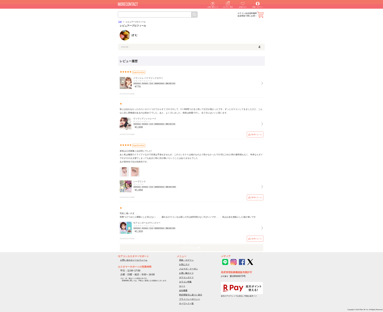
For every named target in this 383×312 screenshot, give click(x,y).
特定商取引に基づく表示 (190, 295)
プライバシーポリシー (189, 299)
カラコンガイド (186, 277)
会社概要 (183, 290)
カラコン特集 (185, 282)
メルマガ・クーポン (188, 269)
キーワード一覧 (186, 303)
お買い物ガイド (213, 7)
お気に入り (242, 7)
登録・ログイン (257, 7)
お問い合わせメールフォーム (133, 260)
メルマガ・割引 (227, 7)
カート (260, 15)
